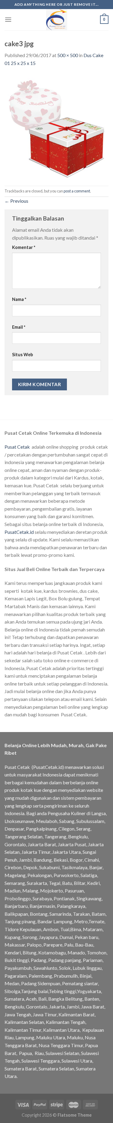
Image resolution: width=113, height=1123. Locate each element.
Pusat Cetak (17, 447)
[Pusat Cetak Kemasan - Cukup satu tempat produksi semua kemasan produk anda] (57, 19)
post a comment (77, 191)
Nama (19, 299)
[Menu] (8, 19)
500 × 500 (67, 55)
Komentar (23, 247)
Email (18, 327)
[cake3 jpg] (56, 125)
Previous (16, 201)
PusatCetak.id (19, 532)
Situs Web (22, 354)
